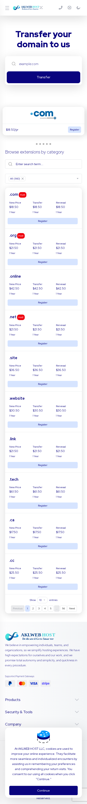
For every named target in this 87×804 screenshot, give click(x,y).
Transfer (43, 77)
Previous (18, 608)
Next (72, 608)
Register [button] (74, 129)
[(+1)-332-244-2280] (61, 8)
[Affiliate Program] (78, 8)
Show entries (43, 600)
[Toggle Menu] (6, 7)
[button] (37, 144)
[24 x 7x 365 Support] (70, 8)
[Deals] (42, 8)
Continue (43, 790)
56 (63, 608)
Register (42, 221)
